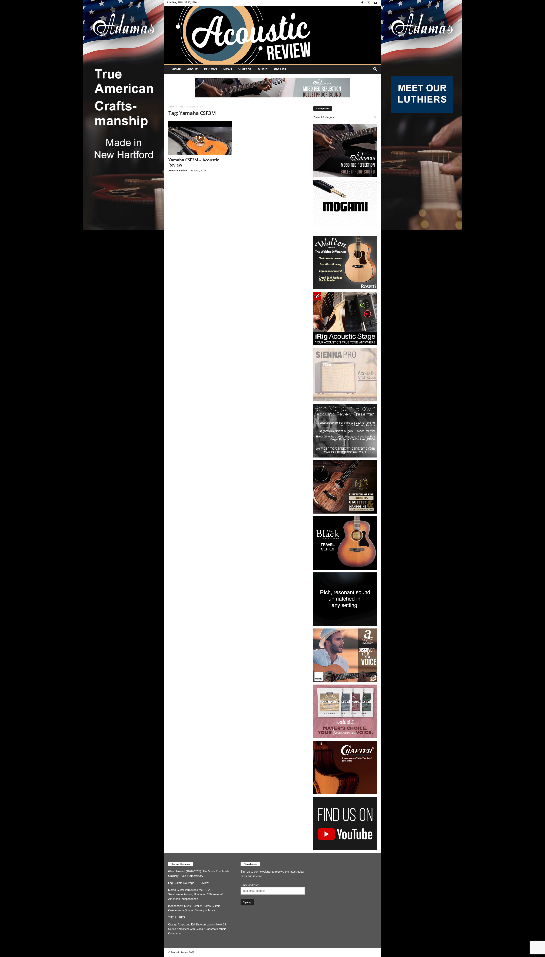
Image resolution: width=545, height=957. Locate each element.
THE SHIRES (176, 917)
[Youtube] (375, 3)
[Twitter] (368, 3)
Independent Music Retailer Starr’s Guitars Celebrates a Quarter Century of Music (194, 908)
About (192, 69)
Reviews (210, 69)
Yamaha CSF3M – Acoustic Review (193, 162)
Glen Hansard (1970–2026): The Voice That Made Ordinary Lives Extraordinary (198, 873)
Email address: (250, 885)
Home (176, 69)
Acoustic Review (177, 170)
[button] (375, 69)
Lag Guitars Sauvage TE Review (188, 883)
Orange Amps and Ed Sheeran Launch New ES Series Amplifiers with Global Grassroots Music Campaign (197, 929)
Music (263, 69)
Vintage (244, 69)
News (227, 69)
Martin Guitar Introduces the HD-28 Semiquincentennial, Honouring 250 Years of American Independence (195, 894)
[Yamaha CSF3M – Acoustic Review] (200, 138)
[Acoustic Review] (272, 35)
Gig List (280, 69)
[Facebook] (362, 3)
